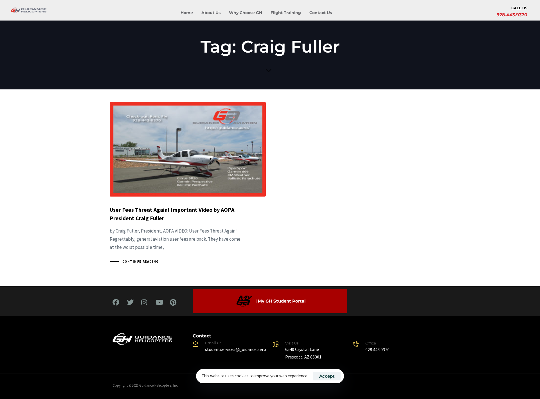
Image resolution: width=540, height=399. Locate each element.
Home (187, 12)
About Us (210, 12)
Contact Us (320, 12)
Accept (327, 376)
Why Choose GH (245, 12)
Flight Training (286, 12)
